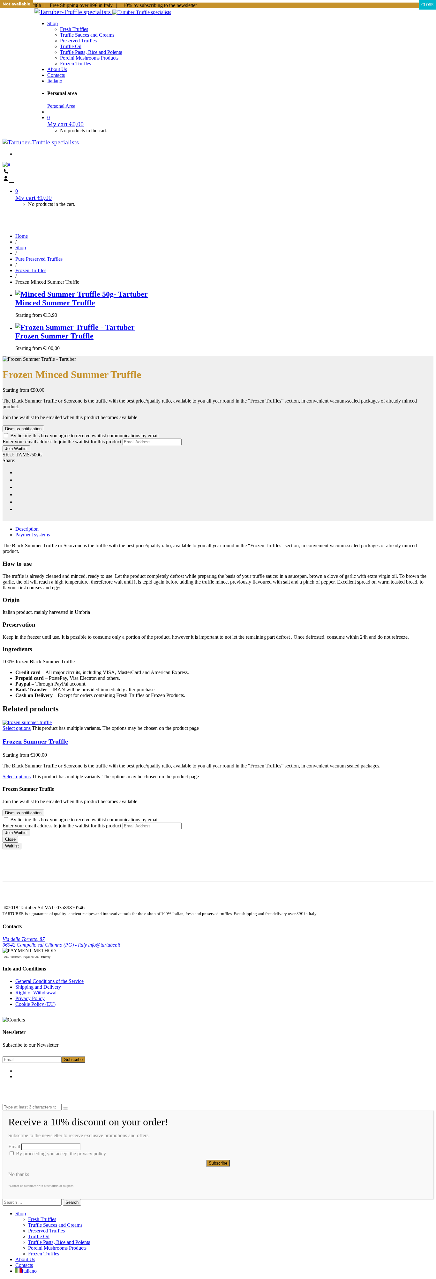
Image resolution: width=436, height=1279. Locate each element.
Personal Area (61, 106)
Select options (17, 728)
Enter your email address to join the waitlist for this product (62, 441)
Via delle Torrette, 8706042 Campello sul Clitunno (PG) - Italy (45, 942)
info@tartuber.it (104, 945)
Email (14, 1146)
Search (72, 1202)
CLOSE (427, 5)
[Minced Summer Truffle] (81, 294)
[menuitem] (54, 81)
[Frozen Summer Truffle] (224, 327)
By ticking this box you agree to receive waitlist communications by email (84, 435)
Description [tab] (27, 529)
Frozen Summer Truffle (35, 741)
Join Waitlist (16, 448)
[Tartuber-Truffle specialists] (73, 11)
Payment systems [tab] (32, 534)
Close (10, 839)
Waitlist (12, 846)
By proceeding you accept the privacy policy (60, 1153)
